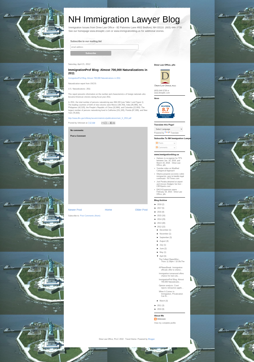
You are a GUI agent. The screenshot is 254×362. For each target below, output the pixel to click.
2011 (159, 305)
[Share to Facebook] (111, 122)
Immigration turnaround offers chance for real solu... (171, 274)
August (163, 241)
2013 (159, 223)
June (162, 248)
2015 (159, 215)
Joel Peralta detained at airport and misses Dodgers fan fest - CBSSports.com (170, 184)
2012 (159, 227)
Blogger (151, 339)
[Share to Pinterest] (113, 122)
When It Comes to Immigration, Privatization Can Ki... (171, 293)
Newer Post (75, 209)
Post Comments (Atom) (90, 216)
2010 (159, 309)
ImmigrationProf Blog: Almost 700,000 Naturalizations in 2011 (94, 78)
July (162, 245)
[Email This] (102, 122)
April (162, 256)
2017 (159, 208)
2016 (159, 212)
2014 (159, 219)
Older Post (141, 209)
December (164, 230)
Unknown (161, 319)
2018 (159, 204)
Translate (175, 133)
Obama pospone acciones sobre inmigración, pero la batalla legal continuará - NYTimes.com (170, 176)
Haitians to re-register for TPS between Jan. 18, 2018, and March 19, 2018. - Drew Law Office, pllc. (169, 161)
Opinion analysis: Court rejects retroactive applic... (171, 286)
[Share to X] (108, 122)
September (164, 237)
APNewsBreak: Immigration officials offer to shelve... (170, 268)
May (162, 252)
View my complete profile (165, 323)
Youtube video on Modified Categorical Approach (168, 169)
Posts (160, 143)
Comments (163, 147)
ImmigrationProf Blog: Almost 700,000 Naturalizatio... (171, 280)
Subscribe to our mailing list (86, 41)
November (164, 234)
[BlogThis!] (105, 122)
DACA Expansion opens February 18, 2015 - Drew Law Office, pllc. (169, 191)
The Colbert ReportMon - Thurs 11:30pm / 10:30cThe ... (171, 261)
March (163, 301)
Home (108, 209)
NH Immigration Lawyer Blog (124, 19)
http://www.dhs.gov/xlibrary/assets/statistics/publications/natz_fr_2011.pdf (99, 118)
